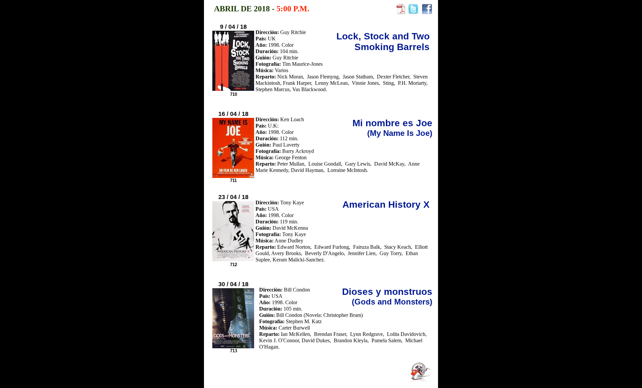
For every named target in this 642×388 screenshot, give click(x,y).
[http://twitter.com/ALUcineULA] (413, 12)
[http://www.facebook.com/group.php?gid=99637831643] (427, 12)
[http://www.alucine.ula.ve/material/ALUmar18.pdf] (401, 12)
